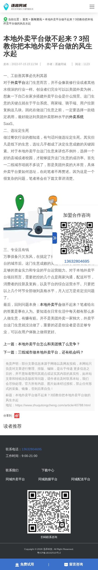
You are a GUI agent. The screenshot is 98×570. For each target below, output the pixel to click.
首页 (25, 19)
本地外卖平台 (51, 304)
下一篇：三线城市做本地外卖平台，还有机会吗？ (43, 352)
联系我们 (12, 470)
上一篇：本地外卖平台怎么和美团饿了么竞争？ (41, 344)
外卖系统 (76, 117)
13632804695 (76, 261)
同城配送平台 (80, 479)
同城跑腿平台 (47, 479)
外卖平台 (18, 82)
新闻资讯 (36, 19)
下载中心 (47, 470)
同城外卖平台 (15, 479)
